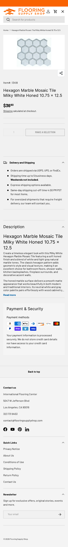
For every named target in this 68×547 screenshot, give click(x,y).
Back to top (34, 371)
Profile (11, 35)
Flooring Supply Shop (19, 539)
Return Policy (11, 475)
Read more (9, 294)
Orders (11, 22)
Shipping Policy (12, 468)
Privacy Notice (11, 448)
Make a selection (45, 132)
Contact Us (9, 481)
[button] (34, 142)
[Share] (61, 73)
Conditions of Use (13, 462)
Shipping (8, 111)
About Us (8, 455)
